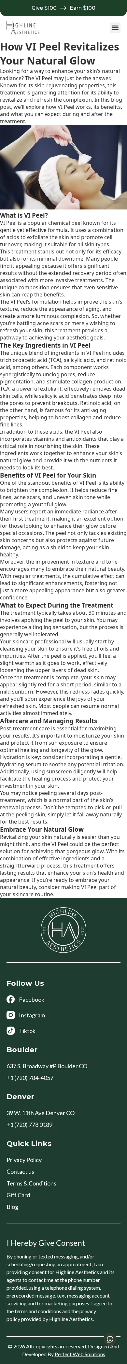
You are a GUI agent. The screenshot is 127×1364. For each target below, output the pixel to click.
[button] (115, 27)
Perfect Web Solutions (80, 1354)
